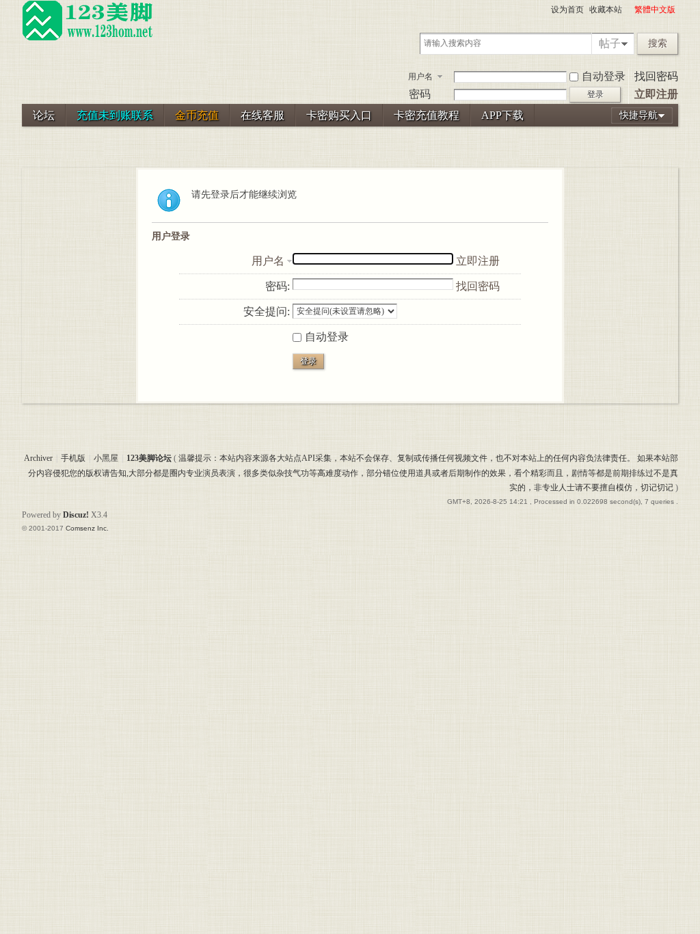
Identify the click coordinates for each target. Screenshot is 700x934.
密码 (420, 94)
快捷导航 (638, 115)
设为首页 (567, 9)
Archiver (38, 458)
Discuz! (76, 515)
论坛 (44, 115)
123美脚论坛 (149, 458)
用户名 (420, 76)
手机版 (73, 458)
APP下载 (502, 115)
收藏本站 (605, 9)
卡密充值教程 (426, 115)
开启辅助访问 (628, 9)
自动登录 (603, 76)
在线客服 (262, 115)
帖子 (610, 43)
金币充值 (197, 115)
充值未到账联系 (115, 115)
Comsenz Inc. (87, 528)
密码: (277, 286)
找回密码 (656, 76)
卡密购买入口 (339, 115)
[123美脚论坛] (87, 38)
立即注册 (656, 94)
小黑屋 (106, 458)
